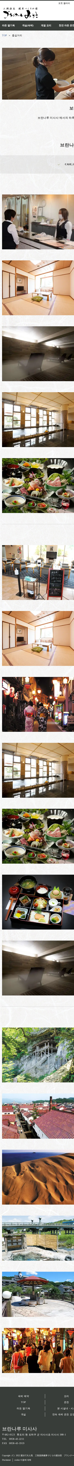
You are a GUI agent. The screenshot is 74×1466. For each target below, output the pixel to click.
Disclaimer (6, 1460)
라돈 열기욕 (23, 1408)
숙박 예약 (23, 1396)
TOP (23, 1402)
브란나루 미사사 (19, 1428)
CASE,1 (69, 164)
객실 (23, 1414)
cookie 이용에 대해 (22, 1460)
